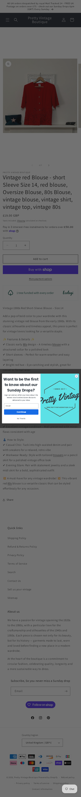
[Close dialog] (76, 376)
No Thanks (21, 418)
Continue (21, 412)
